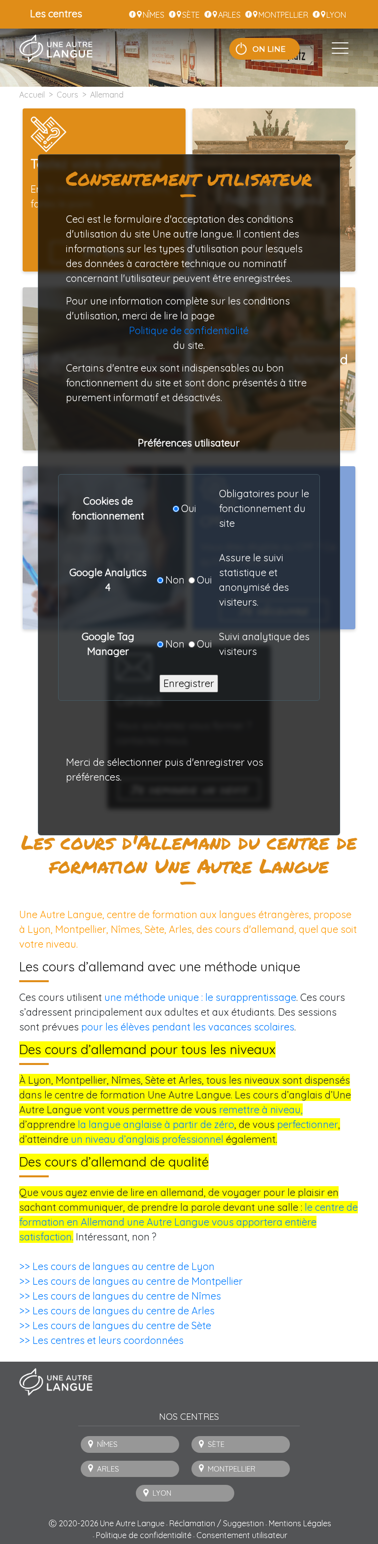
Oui (188, 508)
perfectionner (307, 1124)
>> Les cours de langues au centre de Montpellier (131, 1281)
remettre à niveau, (261, 1109)
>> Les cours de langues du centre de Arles (117, 1310)
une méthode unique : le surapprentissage (200, 997)
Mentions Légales (300, 1523)
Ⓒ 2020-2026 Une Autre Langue (106, 1523)
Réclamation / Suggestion (216, 1523)
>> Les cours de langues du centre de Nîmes (120, 1296)
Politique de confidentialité (189, 330)
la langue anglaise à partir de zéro (156, 1124)
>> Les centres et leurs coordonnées (101, 1340)
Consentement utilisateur (241, 1535)
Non (175, 580)
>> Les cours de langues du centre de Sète (115, 1325)
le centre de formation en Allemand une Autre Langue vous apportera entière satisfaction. (188, 1222)
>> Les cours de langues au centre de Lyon (117, 1266)
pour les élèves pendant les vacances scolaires (187, 1027)
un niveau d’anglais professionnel (147, 1139)
